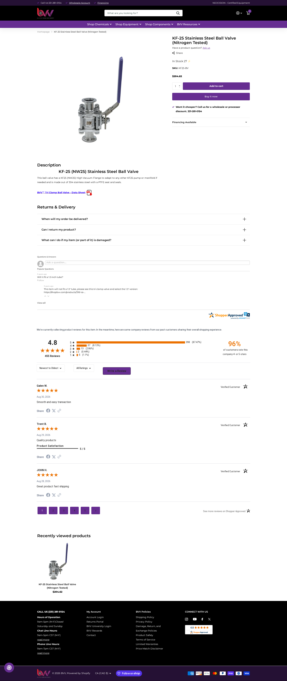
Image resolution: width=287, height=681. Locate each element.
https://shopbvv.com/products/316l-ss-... (65, 292)
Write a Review (116, 371)
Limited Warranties (147, 644)
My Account (94, 611)
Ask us (206, 47)
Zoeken (178, 13)
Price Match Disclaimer (149, 648)
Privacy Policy (144, 621)
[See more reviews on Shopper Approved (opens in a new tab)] (59, 411)
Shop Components (157, 24)
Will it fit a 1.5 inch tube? (50, 277)
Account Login (95, 617)
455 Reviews (56, 356)
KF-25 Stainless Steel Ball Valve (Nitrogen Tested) (57, 586)
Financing (103, 2)
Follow (40, 280)
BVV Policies (143, 611)
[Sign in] (239, 13)
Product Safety (144, 635)
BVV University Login (99, 626)
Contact (91, 635)
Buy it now (211, 96)
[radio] (143, 342)
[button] (180, 83)
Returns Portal (95, 621)
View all (41, 303)
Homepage (43, 31)
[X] (209, 619)
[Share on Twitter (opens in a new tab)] (54, 410)
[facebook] (202, 619)
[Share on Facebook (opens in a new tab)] (48, 411)
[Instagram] (186, 619)
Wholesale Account (79, 2)
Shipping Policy (145, 617)
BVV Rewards (94, 630)
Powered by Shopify (78, 673)
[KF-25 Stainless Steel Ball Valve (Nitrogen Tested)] (57, 560)
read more (43, 639)
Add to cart (216, 86)
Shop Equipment (127, 24)
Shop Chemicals (98, 24)
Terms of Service (145, 639)
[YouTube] (194, 619)
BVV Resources (187, 24)
